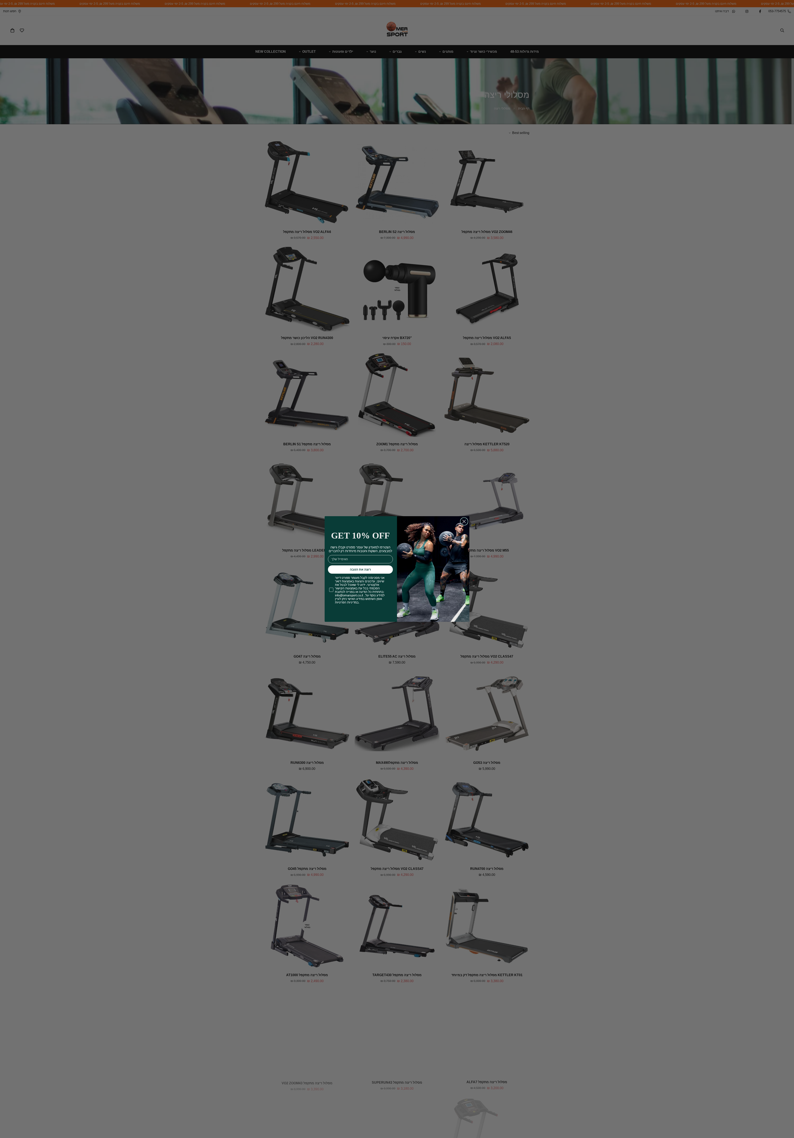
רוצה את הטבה (360, 569)
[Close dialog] (464, 521)
